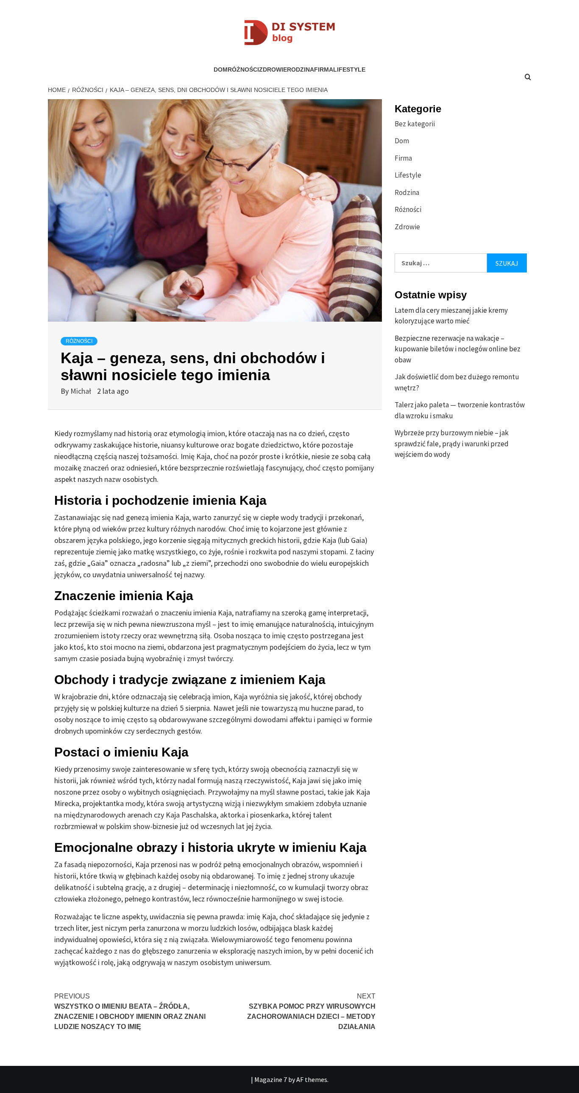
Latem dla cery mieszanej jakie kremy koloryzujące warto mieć (451, 316)
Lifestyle (349, 69)
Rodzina (300, 69)
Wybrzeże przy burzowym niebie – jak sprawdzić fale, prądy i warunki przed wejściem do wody (452, 443)
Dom (221, 69)
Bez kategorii (415, 123)
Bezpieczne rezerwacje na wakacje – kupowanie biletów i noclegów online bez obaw (458, 349)
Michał (81, 391)
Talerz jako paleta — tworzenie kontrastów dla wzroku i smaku (460, 410)
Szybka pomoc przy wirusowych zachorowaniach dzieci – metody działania (311, 1011)
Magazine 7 (270, 1079)
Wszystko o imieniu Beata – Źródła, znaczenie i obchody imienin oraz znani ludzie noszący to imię (130, 1011)
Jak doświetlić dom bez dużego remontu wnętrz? (457, 382)
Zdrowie (273, 69)
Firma (323, 69)
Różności (243, 69)
